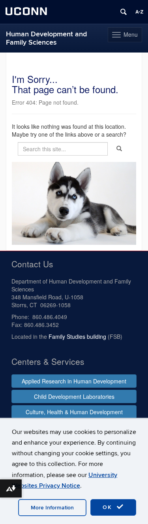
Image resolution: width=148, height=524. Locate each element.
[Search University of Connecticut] (123, 12)
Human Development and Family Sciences (46, 38)
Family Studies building (77, 336)
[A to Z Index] (139, 12)
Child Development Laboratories (74, 396)
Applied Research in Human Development (74, 381)
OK (108, 507)
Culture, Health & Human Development (74, 412)
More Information (52, 507)
